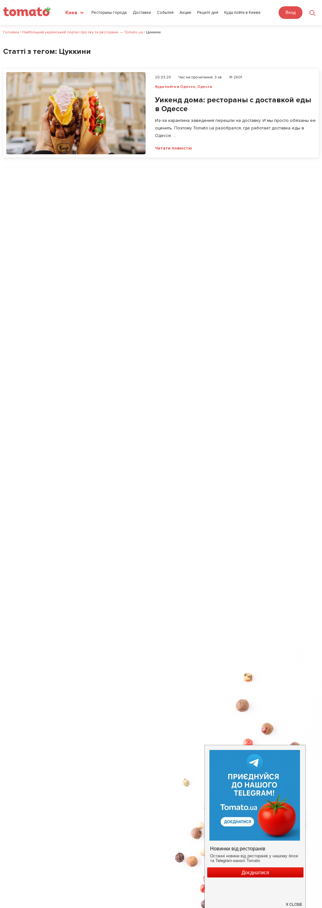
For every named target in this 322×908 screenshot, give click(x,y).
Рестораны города (109, 13)
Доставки (142, 13)
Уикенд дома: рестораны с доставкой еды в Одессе (233, 104)
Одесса (204, 86)
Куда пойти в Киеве (242, 13)
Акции (185, 13)
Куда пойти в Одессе (175, 86)
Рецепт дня (207, 13)
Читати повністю (173, 148)
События (165, 13)
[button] (294, 901)
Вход (291, 12)
